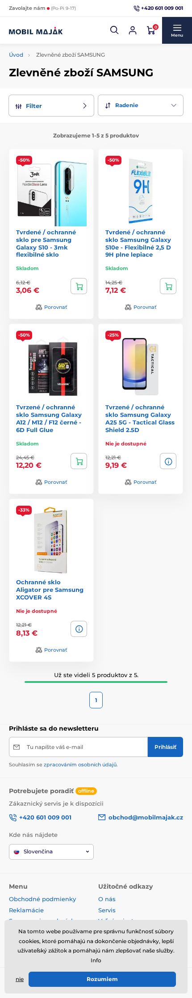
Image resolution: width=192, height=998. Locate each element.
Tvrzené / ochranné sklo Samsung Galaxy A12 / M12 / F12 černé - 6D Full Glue (49, 418)
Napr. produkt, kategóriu (67, 57)
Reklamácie (26, 910)
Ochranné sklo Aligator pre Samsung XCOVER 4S (49, 589)
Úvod (16, 54)
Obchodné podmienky (42, 898)
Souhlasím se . (63, 764)
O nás (107, 898)
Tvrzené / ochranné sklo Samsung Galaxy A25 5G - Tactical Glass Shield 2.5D (140, 418)
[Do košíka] (79, 286)
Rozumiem (102, 979)
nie (20, 979)
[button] (115, 30)
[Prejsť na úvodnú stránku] (36, 30)
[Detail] (168, 461)
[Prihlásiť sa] (133, 30)
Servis (107, 910)
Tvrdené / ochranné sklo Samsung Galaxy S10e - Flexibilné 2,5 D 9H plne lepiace (138, 243)
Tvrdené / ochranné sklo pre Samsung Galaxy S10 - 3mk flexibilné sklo (46, 243)
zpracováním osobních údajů (80, 764)
